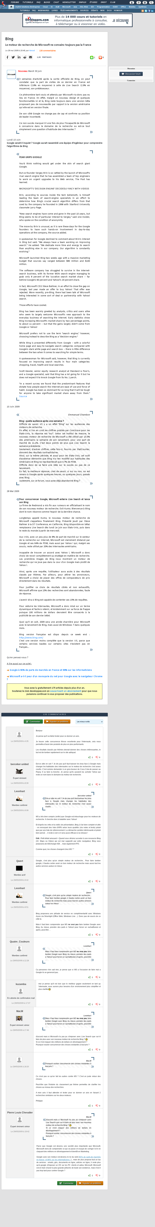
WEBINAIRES (43, 11)
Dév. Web (84, 7)
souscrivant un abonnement (65, 691)
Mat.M (19, 1011)
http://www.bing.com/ (31, 637)
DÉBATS (94, 11)
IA (52, 7)
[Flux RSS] (143, 11)
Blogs (46, 2)
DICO (109, 11)
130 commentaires (47, 51)
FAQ (38, 2)
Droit (103, 2)
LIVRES (55, 11)
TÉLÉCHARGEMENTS (69, 11)
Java (75, 7)
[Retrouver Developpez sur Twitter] (146, 11)
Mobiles (132, 7)
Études (93, 2)
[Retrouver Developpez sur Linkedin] (152, 11)
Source (23, 396)
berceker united (20, 764)
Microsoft (66, 7)
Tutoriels (27, 2)
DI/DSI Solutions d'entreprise (27, 7)
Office (123, 7)
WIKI (102, 11)
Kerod (32, 50)
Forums (14, 2)
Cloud (45, 7)
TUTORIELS (25, 11)
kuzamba (21, 984)
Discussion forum (132, 74)
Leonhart (19, 791)
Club (112, 2)
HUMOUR (118, 11)
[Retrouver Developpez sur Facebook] (149, 11)
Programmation (103, 7)
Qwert (19, 861)
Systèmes (143, 7)
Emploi (82, 2)
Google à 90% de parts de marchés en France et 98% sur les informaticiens (51, 670)
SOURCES (84, 11)
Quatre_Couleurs (20, 941)
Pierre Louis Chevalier (20, 1112)
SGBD (115, 7)
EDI (92, 7)
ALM (57, 7)
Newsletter (69, 2)
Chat (56, 2)
